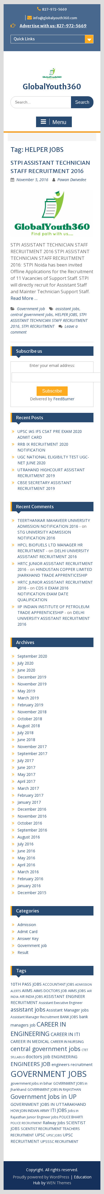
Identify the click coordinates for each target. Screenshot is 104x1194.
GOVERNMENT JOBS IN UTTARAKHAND (48, 1104)
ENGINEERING (64, 1056)
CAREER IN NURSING (67, 1041)
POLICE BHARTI (71, 1117)
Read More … (24, 298)
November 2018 (32, 711)
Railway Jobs (54, 1122)
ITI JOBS (58, 1110)
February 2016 (30, 878)
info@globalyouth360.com (55, 18)
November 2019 (32, 684)
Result (23, 952)
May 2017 (26, 774)
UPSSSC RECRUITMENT (59, 1141)
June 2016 (26, 850)
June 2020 (26, 670)
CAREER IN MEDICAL (30, 1041)
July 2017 (25, 760)
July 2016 (25, 844)
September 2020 (32, 656)
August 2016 (28, 837)
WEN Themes (59, 1182)
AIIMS (27, 990)
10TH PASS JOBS (26, 984)
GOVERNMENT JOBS (49, 1073)
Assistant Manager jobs (67, 1010)
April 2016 (26, 864)
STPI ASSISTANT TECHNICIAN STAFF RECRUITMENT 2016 (49, 320)
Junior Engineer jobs (42, 1117)
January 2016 (29, 885)
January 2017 (29, 802)
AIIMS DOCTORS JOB (50, 990)
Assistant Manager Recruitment (35, 1017)
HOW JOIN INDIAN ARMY (30, 1110)
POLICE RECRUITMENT (26, 1123)
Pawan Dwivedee (71, 179)
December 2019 (31, 677)
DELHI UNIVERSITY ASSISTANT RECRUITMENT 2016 (53, 618)
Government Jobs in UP (44, 1096)
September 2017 (32, 753)
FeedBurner (63, 398)
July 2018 (25, 732)
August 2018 (28, 725)
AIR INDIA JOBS (31, 996)
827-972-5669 (54, 9)
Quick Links (24, 38)
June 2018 (26, 739)
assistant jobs (67, 308)
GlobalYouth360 (52, 86)
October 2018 (29, 718)
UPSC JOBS (54, 1135)
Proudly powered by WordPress (41, 1177)
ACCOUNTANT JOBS (58, 984)
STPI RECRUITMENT (38, 326)
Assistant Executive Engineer (61, 1002)
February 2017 (30, 795)
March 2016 (28, 871)
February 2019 (30, 704)
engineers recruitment (72, 1064)
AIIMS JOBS (77, 990)
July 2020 (25, 663)
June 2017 (26, 767)
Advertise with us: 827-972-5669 (53, 25)
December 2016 (31, 809)
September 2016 (32, 830)
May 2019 (26, 691)
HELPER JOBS (66, 314)
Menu (59, 122)
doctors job (38, 1056)
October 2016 (29, 823)
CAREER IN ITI (65, 1034)
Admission (26, 924)
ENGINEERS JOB (30, 1064)
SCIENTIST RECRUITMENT (41, 1128)
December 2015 (31, 892)
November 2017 (32, 746)
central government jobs (32, 314)
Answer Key (28, 938)
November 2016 (32, 816)
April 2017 (26, 781)
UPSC (40, 1135)
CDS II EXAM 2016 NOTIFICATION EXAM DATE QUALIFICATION (43, 593)
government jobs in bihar (31, 1083)
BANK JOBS (69, 1016)
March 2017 (28, 788)
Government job (31, 308)
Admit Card (27, 931)
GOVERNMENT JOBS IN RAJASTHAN (54, 1089)
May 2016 (26, 857)
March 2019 (28, 697)
